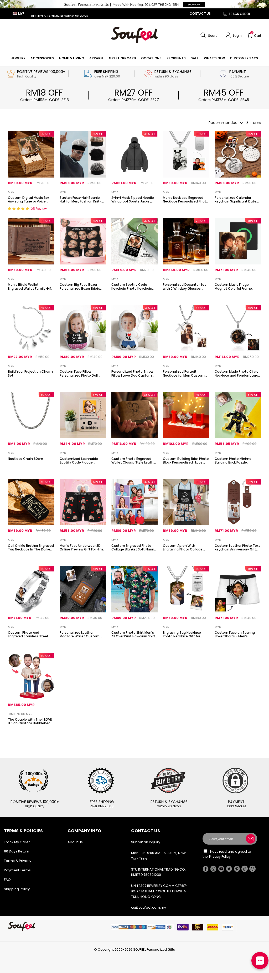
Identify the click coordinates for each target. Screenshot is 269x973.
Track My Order (17, 842)
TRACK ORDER (239, 14)
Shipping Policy (17, 889)
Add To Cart (31, 471)
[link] (18, 58)
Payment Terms (17, 870)
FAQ (7, 879)
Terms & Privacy (17, 860)
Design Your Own (31, 210)
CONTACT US (200, 13)
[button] (209, 35)
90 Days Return (16, 851)
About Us (75, 842)
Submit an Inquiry (145, 842)
